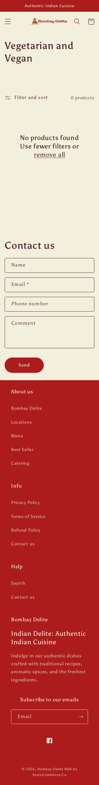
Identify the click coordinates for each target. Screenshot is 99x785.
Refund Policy (25, 530)
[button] (8, 22)
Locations (21, 422)
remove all (49, 155)
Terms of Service (28, 516)
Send (24, 365)
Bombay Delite (26, 408)
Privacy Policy (25, 502)
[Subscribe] (81, 717)
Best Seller (22, 449)
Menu (17, 435)
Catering (20, 463)
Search (18, 583)
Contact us (23, 543)
